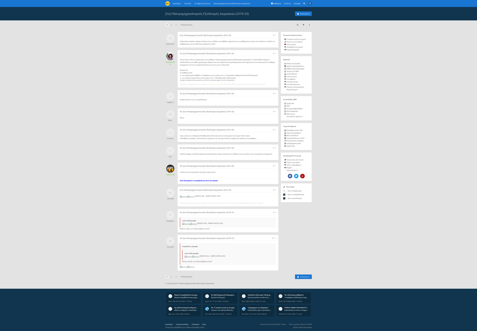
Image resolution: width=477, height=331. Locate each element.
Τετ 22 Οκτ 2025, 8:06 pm (258, 314)
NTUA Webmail (292, 111)
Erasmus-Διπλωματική (295, 87)
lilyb (169, 314)
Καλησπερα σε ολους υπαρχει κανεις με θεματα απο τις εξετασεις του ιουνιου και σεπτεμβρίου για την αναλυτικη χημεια (297, 310)
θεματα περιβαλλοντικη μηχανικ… (188, 295)
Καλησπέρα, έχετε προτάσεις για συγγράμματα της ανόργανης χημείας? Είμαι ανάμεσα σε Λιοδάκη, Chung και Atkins (260, 310)
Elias (243, 301)
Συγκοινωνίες (291, 76)
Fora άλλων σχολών (294, 116)
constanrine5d (170, 63)
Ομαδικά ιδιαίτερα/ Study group (261, 295)
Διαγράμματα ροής (293, 143)
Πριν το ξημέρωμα (294, 191)
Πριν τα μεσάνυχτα (295, 198)
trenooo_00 (170, 175)
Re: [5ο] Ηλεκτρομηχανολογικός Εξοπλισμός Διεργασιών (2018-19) (207, 212)
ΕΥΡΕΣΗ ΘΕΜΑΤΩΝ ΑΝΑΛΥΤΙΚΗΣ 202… (300, 307)
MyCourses (290, 114)
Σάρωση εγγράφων (293, 133)
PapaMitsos (170, 221)
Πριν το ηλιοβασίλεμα (296, 194)
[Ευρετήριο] (167, 3)
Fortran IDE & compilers (295, 141)
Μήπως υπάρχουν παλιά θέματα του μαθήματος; (186, 310)
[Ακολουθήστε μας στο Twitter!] (296, 176)
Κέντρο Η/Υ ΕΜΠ (292, 71)
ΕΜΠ (288, 106)
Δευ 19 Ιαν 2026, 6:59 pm (181, 314)
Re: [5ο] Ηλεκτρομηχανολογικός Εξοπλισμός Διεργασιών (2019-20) (207, 53)
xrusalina (170, 138)
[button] (176, 25)
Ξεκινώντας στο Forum (294, 160)
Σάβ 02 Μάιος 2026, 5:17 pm (256, 301)
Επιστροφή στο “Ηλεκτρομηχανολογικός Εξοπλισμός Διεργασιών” (191, 283)
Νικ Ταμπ (208, 314)
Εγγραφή (297, 3)
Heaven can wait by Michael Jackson (223, 310)
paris (170, 301)
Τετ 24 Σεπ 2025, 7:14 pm (293, 314)
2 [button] (171, 25)
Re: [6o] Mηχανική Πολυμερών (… (224, 295)
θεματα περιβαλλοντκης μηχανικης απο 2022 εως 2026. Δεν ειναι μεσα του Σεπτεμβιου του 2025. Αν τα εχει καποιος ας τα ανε (186, 297)
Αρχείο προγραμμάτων (295, 66)
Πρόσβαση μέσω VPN (294, 130)
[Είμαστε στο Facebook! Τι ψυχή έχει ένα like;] (290, 176)
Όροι (204, 324)
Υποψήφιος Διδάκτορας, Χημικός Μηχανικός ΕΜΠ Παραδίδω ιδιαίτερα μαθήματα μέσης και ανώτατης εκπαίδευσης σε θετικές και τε (297, 297)
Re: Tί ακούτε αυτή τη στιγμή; (223, 307)
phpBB (176, 327)
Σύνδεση (287, 3)
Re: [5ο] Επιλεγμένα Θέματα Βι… (186, 307)
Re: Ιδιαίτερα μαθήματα (294, 295)
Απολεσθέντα (291, 74)
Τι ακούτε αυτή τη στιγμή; (296, 39)
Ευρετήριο (169, 324)
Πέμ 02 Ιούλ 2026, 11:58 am (182, 301)
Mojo (170, 120)
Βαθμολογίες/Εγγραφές (295, 69)
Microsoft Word (292, 135)
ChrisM (281, 314)
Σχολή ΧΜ (290, 103)
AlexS (280, 301)
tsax (170, 157)
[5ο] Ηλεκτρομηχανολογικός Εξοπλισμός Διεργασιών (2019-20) (207, 14)
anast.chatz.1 (170, 44)
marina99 (170, 199)
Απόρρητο (195, 324)
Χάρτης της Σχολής (293, 63)
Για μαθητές (291, 79)
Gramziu (309, 327)
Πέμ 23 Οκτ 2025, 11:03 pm (222, 314)
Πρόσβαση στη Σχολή (294, 47)
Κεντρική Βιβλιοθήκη (294, 109)
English (289, 167)
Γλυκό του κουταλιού (294, 42)
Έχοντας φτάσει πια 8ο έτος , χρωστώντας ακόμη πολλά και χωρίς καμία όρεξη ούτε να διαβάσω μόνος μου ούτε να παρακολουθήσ (260, 297)
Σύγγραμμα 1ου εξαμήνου (258, 307)
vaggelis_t (170, 102)
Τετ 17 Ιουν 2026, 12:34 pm (219, 301)
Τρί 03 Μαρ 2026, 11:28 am (292, 301)
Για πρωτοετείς (292, 82)
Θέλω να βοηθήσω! (293, 165)
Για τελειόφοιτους (293, 84)
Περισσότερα (291, 89)
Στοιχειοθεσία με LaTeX (295, 138)
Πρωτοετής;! (291, 44)
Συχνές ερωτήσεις (293, 162)
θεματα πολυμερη (218, 297)
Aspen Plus (290, 146)
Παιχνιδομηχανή (292, 50)
